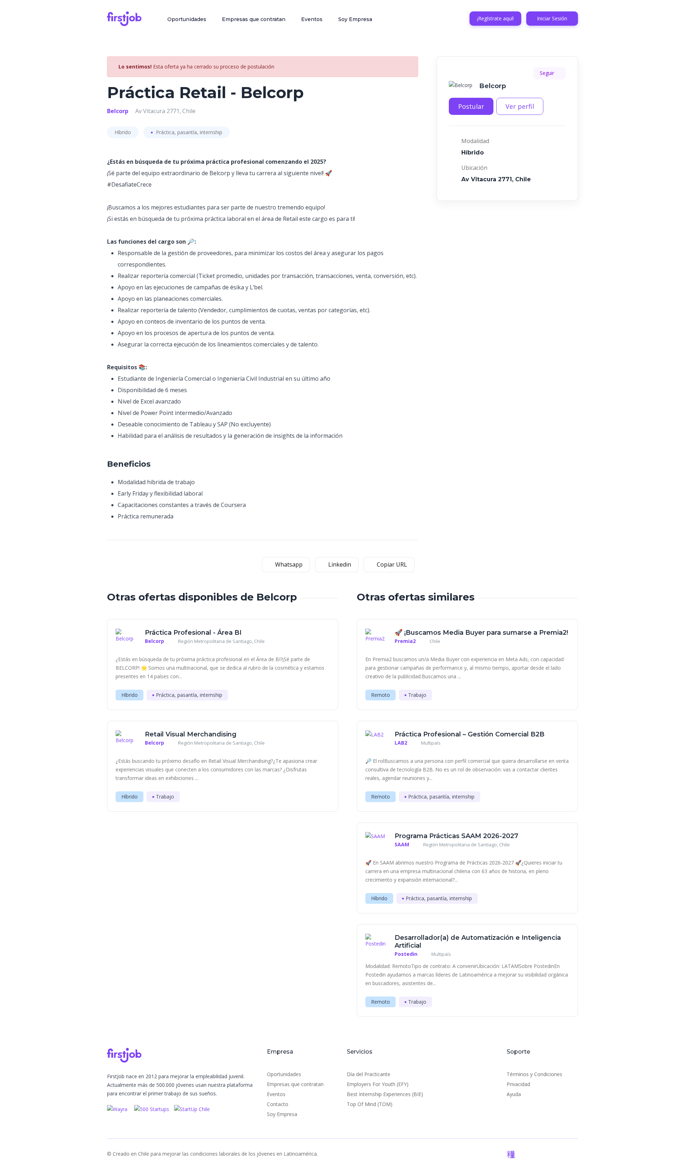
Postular (471, 106)
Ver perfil (520, 106)
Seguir (547, 73)
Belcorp (117, 111)
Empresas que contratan (253, 19)
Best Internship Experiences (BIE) (385, 1094)
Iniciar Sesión (552, 18)
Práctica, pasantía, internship (188, 132)
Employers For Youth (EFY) (378, 1084)
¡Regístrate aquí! (495, 18)
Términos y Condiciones (534, 1074)
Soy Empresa (355, 19)
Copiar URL (391, 564)
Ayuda (514, 1094)
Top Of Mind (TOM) (369, 1104)
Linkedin (339, 564)
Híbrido (123, 132)
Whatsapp (288, 564)
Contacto (277, 1104)
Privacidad (518, 1084)
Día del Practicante (368, 1074)
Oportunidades (186, 19)
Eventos (312, 19)
